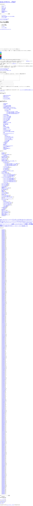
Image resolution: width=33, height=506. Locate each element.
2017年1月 (3, 333)
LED (1, 219)
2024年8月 (3, 251)
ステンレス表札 (4, 27)
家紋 (26, 224)
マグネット (4, 224)
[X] (16, 57)
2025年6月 (3, 242)
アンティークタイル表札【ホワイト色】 (9, 180)
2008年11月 (3, 421)
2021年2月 (3, 289)
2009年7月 (3, 414)
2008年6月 (3, 426)
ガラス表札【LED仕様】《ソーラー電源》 (13, 112)
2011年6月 (3, 393)
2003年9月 (3, 476)
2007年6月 (3, 436)
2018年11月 (3, 313)
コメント (2, 80)
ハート (17, 222)
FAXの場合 (3, 9)
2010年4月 (3, 406)
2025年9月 (3, 239)
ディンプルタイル (13, 222)
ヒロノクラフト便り (8, 138)
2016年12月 (3, 334)
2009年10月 (3, 411)
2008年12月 (3, 420)
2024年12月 (3, 247)
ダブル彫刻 (4, 222)
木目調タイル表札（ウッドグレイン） (9, 107)
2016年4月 (3, 341)
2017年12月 (3, 323)
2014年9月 (3, 358)
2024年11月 (3, 248)
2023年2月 (3, 267)
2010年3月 (3, 407)
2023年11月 (3, 259)
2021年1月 (3, 290)
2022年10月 (3, 271)
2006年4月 (3, 448)
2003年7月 (3, 478)
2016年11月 (3, 335)
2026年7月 (3, 230)
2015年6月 (3, 350)
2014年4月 (3, 363)
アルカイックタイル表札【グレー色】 (9, 174)
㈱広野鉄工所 (5, 142)
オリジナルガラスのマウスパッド (8, 133)
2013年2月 (3, 375)
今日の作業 (7, 141)
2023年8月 (3, 262)
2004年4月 (3, 470)
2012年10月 (3, 379)
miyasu (4, 26)
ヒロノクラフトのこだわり (9, 137)
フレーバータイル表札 (5, 183)
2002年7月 (3, 489)
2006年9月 (3, 444)
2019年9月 (3, 304)
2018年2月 (3, 321)
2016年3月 (3, 342)
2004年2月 (3, 472)
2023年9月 (3, 261)
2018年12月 (3, 312)
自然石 (6, 225)
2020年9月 (3, 293)
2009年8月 (3, 413)
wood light (4, 149)
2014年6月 (3, 361)
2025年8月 (3, 240)
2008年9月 (3, 423)
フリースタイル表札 (6, 167)
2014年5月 (3, 362)
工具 (28, 224)
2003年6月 (3, 479)
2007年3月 (3, 438)
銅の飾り (24, 225)
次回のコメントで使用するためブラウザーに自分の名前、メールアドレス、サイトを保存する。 (16, 86)
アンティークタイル (17, 219)
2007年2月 (3, 439)
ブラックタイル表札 (6, 119)
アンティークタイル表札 (4, 19)
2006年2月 (3, 450)
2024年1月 (3, 257)
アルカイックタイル (8, 219)
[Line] (16, 54)
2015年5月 (3, 351)
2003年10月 (3, 475)
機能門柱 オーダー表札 (7, 122)
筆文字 (4, 225)
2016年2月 (3, 343)
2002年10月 (3, 486)
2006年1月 (3, 451)
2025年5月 (3, 243)
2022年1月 (3, 279)
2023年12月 (3, 258)
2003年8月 (3, 477)
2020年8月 (3, 294)
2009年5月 (3, 416)
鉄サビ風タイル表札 (5, 156)
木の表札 (4, 104)
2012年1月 (3, 387)
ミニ (10, 224)
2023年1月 (3, 268)
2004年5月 (3, 469)
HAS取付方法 (5, 114)
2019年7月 (3, 306)
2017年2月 (3, 332)
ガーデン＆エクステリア (7, 129)
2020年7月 (3, 295)
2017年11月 (3, 324)
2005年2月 (3, 461)
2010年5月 (3, 405)
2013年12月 (3, 366)
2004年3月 (3, 471)
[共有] (16, 58)
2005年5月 (3, 458)
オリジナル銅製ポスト (6, 146)
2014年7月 (3, 360)
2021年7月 (3, 284)
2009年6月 (3, 415)
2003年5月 (3, 480)
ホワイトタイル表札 (5, 184)
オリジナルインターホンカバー (8, 145)
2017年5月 (3, 329)
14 (2, 500)
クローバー (7, 221)
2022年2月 (3, 278)
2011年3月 (3, 396)
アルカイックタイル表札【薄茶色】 (8, 175)
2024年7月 (3, 252)
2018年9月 (3, 315)
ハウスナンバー (4, 158)
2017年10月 (3, 325)
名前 (0, 81)
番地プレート (5, 144)
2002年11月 (3, 485)
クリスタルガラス (3, 29)
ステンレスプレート (21, 221)
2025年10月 (3, 238)
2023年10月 (3, 260)
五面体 (15, 224)
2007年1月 (3, 440)
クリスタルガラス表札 (6, 130)
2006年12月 (3, 441)
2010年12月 (3, 399)
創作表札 (4, 126)
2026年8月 (3, 229)
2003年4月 (3, 481)
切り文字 (17, 224)
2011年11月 (3, 389)
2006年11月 (3, 442)
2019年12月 (3, 301)
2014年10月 (3, 357)
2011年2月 (3, 397)
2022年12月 (3, 269)
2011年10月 (3, 390)
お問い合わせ (4, 8)
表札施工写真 (5, 103)
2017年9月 (3, 326)
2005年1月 (3, 462)
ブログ (3, 6)
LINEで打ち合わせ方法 (7, 95)
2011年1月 (3, 398)
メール (1, 83)
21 (2, 501)
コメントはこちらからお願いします (5, 70)
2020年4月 (3, 298)
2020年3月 (3, 299)
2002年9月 (3, 487)
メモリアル (5, 182)
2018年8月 (3, 316)
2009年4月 (3, 417)
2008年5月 (3, 427)
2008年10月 (3, 422)
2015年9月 (3, 347)
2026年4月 (3, 233)
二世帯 (12, 224)
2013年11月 (3, 367)
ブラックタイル (26, 222)
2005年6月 (3, 457)
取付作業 (3, 209)
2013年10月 (3, 368)
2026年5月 (3, 232)
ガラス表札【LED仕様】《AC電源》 (12, 111)
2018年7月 (3, 317)
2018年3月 (3, 320)
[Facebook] (16, 52)
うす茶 (3, 219)
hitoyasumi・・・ (5, 201)
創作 (4, 132)
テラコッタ (8, 222)
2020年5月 (3, 297)
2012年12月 (3, 377)
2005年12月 (3, 452)
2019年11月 (3, 302)
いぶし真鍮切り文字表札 (7, 106)
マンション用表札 (6, 115)
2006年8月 (3, 445)
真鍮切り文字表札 (4, 157)
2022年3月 (3, 277)
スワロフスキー (28, 221)
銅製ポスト (5, 147)
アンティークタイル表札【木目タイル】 (9, 181)
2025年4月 (3, 244)
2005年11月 (3, 453)
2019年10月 (3, 303)
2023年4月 (3, 265)
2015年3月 (3, 353)
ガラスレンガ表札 (4, 192)
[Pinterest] (16, 55)
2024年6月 (3, 253)
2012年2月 (3, 386)
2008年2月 (3, 429)
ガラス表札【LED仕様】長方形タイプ (13, 113)
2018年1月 (3, 322)
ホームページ (4, 5)
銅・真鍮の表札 (5, 124)
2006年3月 (3, 449)
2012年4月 (3, 384)
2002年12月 (3, 484)
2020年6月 (3, 296)
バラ (18, 222)
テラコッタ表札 (5, 120)
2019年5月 (3, 308)
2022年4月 (3, 276)
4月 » (3, 503)
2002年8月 (3, 488)
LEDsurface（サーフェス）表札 (8, 170)
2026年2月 (3, 235)
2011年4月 (3, 395)
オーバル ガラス (6, 161)
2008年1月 (3, 430)
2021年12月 (3, 280)
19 (0, 501)
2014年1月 (3, 365)
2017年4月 (3, 330)
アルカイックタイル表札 (7, 116)
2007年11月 (3, 432)
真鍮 (1, 225)
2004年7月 (3, 467)
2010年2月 (3, 408)
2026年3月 (3, 234)
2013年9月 (3, 369)
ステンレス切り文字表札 (7, 105)
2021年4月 (3, 287)
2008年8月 (3, 424)
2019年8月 (3, 305)
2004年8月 (3, 466)
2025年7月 (3, 241)
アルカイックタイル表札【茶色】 (8, 176)
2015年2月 (3, 354)
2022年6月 (3, 274)
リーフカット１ (5, 166)
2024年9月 (3, 250)
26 (0, 502)
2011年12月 (3, 388)
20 (1, 501)
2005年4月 (3, 459)
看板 (4, 125)
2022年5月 (3, 275)
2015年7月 (3, 349)
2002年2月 (3, 493)
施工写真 (3, 152)
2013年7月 (3, 371)
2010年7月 (3, 403)
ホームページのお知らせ (9, 139)
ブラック (21, 222)
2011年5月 (3, 394)
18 (5, 500)
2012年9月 (3, 380)
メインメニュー (2, 4)
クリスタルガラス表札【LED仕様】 (8, 131)
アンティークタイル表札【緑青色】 (8, 179)
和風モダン (22, 224)
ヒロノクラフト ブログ (8, 2)
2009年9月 (3, 412)
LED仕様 (4, 155)
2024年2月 (3, 256)
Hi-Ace (4, 208)
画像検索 (3, 12)
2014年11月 (3, 356)
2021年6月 (3, 285)
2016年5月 (3, 340)
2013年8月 (3, 370)
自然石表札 (5, 121)
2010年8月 (3, 402)
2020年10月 (3, 292)
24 (4, 501)
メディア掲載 (7, 140)
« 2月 (1, 503)
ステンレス (14, 221)
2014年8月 (3, 359)
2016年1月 (3, 344)
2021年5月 (3, 286)
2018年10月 (3, 314)
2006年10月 (3, 443)
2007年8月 (3, 434)
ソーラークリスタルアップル (4, 18)
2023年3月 (3, 266)
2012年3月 (3, 385)
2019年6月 (3, 307)
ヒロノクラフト (5, 134)
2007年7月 (3, 435)
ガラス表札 (7, 110)
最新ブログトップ (6, 96)
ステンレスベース (8, 29)
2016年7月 (3, 338)
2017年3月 (3, 331)
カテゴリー (3, 10)
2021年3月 (3, 288)
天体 (24, 224)
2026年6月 (3, 231)
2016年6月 (3, 339)
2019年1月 (3, 311)
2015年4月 (3, 352)
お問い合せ (14, 63)
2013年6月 (3, 372)
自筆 (8, 225)
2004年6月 (3, 468)
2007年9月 (3, 433)
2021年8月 (3, 283)
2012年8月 (3, 381)
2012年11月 (3, 378)
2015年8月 (3, 348)
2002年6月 (3, 490)
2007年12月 (3, 431)
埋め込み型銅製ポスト (6, 148)
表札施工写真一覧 (4, 11)
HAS (4, 200)
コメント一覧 (4, 7)
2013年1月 (3, 376)
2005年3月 (3, 460)
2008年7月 (3, 425)
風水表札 (4, 128)
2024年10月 (3, 249)
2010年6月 (3, 404)
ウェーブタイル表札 (5, 193)
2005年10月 (3, 454)
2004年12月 (3, 463)
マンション (8, 224)
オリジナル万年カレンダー (9, 136)
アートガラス (27, 219)
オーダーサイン (5, 123)
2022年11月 (3, 270)
